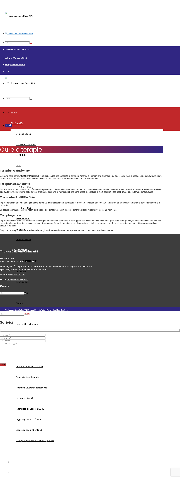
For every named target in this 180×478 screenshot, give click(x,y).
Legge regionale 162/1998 (29, 430)
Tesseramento (23, 218)
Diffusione (21, 271)
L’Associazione (23, 134)
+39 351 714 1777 (17, 274)
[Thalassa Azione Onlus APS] (19, 16)
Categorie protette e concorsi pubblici (35, 440)
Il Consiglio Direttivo (26, 144)
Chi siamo (17, 123)
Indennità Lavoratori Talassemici (32, 387)
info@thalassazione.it (15, 64)
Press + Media (23, 239)
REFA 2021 (26, 208)
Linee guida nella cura (27, 324)
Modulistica (18, 461)
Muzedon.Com (62, 310)
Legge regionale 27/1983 (28, 419)
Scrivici (8, 125)
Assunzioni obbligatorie (27, 377)
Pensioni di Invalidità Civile (29, 366)
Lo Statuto (21, 155)
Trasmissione (22, 282)
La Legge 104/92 (24, 398)
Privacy (31, 310)
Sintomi (19, 303)
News (14, 451)
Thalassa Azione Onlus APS (16, 310)
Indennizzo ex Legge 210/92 (30, 409)
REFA (18, 165)
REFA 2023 (27, 187)
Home (14, 112)
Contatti (16, 472)
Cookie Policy (40, 310)
